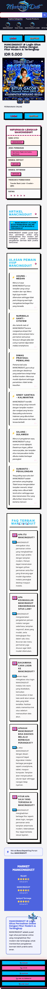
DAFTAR (34, 38)
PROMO (24, 963)
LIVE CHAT (25, 983)
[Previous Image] (4, 79)
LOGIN (12, 38)
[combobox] (21, 15)
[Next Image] (43, 79)
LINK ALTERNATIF (24, 978)
